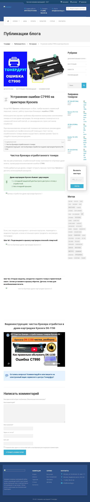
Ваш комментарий (9, 402)
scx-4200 (71, 238)
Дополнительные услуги (76, 58)
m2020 (70, 229)
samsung (77, 235)
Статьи (34, 482)
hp (82, 214)
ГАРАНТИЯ (43, 21)
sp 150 (83, 238)
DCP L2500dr (78, 210)
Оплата (34, 477)
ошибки (78, 251)
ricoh (70, 235)
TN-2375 (77, 241)
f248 (70, 214)
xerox (71, 247)
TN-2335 (71, 241)
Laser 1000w (72, 223)
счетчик (76, 258)
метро (71, 251)
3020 (80, 204)
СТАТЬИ (52, 21)
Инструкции (20, 89)
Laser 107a (76, 220)
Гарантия (35, 479)
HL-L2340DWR (76, 214)
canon (79, 207)
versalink (71, 244)
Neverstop (82, 229)
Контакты (35, 485)
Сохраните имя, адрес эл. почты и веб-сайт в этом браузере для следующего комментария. (32, 447)
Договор (49, 482)
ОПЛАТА (33, 21)
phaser (70, 232)
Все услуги (50, 474)
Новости (71, 69)
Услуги (34, 474)
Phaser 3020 (77, 232)
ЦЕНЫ (25, 21)
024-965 (70, 201)
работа (70, 258)
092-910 (76, 201)
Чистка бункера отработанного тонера (20, 144)
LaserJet (79, 223)
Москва (78, 247)
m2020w (75, 229)
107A (70, 204)
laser (70, 220)
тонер (83, 258)
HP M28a (71, 217)
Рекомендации (31, 89)
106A (81, 201)
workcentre (79, 244)
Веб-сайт (6, 440)
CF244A (71, 210)
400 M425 (75, 204)
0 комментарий (44, 89)
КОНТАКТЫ (62, 21)
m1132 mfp (79, 226)
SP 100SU (77, 238)
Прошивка (50, 479)
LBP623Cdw (71, 226)
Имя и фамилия (8, 424)
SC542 (83, 235)
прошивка (78, 254)
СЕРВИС (15, 21)
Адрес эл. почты (9, 432)
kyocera (78, 217)
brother (72, 207)
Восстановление (52, 477)
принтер (71, 254)
